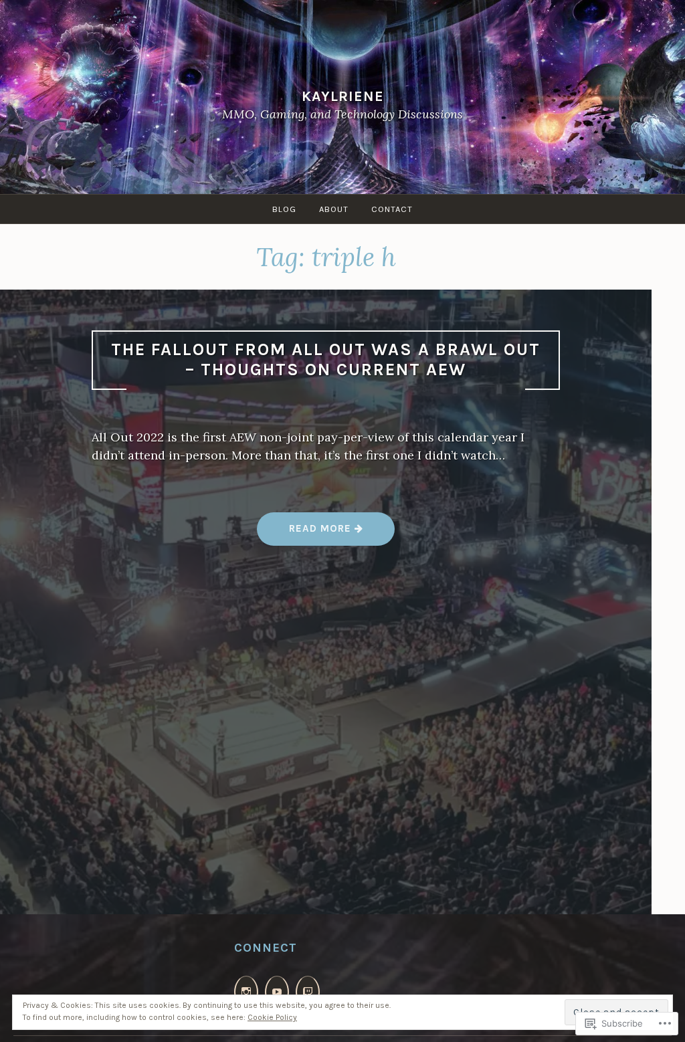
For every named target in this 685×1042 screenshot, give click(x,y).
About (334, 209)
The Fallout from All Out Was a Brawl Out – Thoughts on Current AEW (326, 360)
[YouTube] (277, 992)
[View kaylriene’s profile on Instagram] (246, 992)
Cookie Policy (272, 1017)
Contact (392, 209)
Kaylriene (343, 96)
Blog (284, 209)
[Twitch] (308, 992)
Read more (306, 533)
